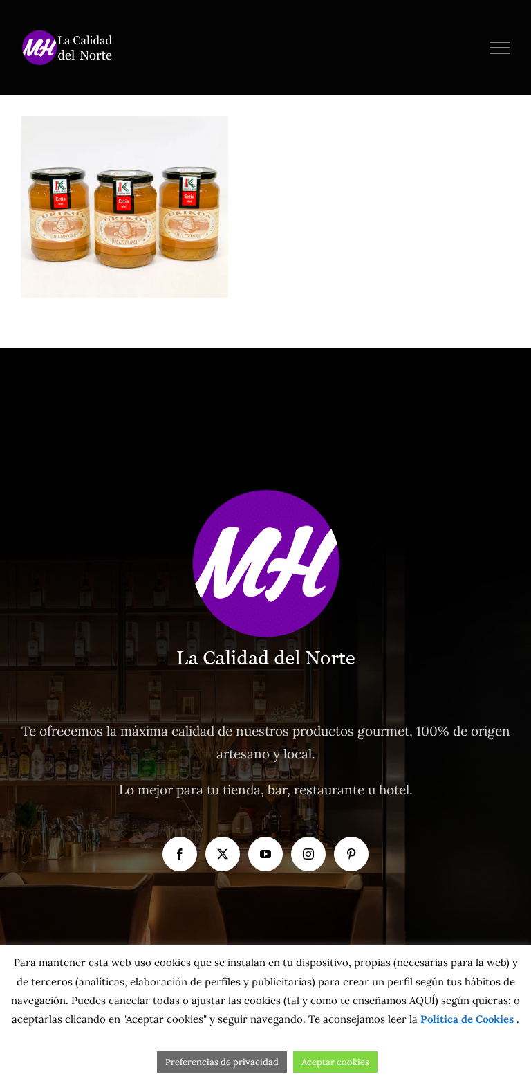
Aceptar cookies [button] (335, 1062)
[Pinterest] (351, 854)
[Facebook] (179, 854)
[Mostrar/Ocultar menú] (500, 48)
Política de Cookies (467, 1019)
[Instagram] (308, 854)
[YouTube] (265, 854)
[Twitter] (222, 854)
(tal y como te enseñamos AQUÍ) (359, 1000)
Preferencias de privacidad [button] (222, 1062)
